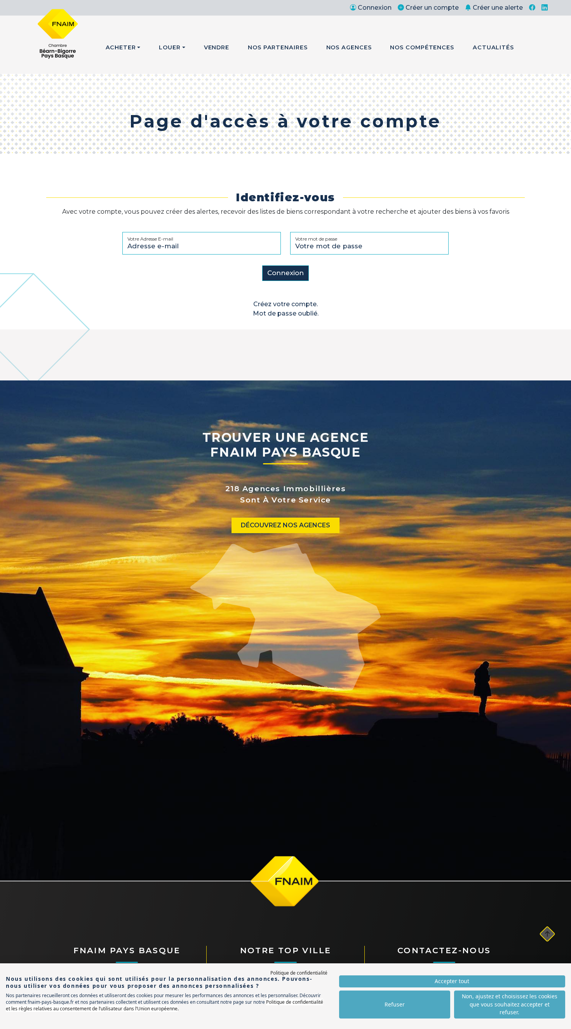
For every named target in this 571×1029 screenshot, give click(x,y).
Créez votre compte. (285, 304)
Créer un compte (432, 7)
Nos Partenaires (278, 47)
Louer (170, 47)
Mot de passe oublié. (286, 313)
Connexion (375, 7)
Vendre (216, 47)
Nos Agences (349, 47)
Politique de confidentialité (298, 973)
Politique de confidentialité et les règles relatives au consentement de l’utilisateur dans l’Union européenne (164, 1005)
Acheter (121, 47)
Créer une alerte (498, 7)
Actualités (493, 47)
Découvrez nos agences (285, 525)
